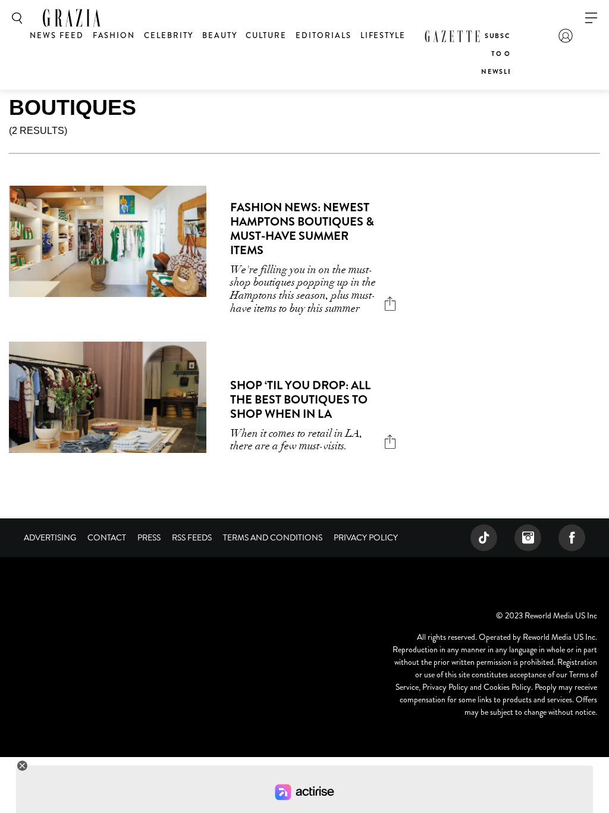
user (565, 36)
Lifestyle (383, 35)
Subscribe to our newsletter (506, 53)
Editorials (323, 35)
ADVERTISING (50, 537)
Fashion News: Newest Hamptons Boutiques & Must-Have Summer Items (302, 229)
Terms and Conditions (272, 537)
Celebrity (168, 35)
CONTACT (106, 537)
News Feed (57, 35)
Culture (266, 35)
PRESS (149, 537)
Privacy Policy (366, 537)
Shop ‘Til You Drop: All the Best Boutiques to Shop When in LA (300, 400)
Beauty (219, 35)
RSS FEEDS (192, 537)
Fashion (114, 35)
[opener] (591, 18)
